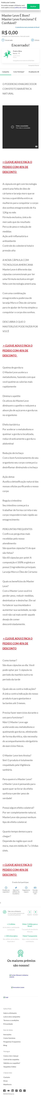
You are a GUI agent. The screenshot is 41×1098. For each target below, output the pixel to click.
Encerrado (9, 40)
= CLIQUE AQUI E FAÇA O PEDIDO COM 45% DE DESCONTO (17, 166)
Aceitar (33, 6)
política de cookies (21, 7)
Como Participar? (18, 72)
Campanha (5, 72)
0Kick (37, 40)
